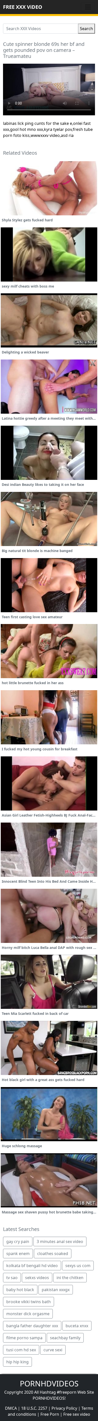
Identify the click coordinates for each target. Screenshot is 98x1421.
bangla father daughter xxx (32, 1325)
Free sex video (76, 1414)
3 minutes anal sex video (60, 1241)
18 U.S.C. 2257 (34, 1408)
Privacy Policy (64, 1408)
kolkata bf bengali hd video (32, 1265)
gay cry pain (17, 1241)
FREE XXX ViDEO (22, 7)
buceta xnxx (77, 1325)
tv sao (12, 1277)
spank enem (18, 1253)
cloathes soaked (52, 1253)
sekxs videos (37, 1277)
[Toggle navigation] (88, 7)
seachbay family (65, 1338)
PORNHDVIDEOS (49, 1383)
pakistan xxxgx (56, 1289)
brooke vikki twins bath (28, 1301)
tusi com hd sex (21, 1350)
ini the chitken (70, 1277)
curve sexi (52, 1350)
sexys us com (77, 1265)
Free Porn (49, 1414)
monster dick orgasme (28, 1313)
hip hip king (17, 1362)
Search (86, 28)
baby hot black (20, 1289)
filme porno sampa (24, 1338)
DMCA (11, 1408)
